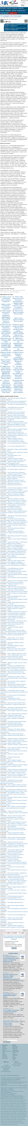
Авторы (14, 1053)
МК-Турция (3, 8)
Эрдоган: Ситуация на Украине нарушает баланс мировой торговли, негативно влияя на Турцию (12, 495)
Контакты (14, 1057)
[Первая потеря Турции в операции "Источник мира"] (19, 310)
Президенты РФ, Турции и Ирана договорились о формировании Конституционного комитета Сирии (13, 731)
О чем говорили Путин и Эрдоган (16, 441)
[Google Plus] (9, 22)
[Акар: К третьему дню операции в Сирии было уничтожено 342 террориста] (6, 324)
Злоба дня (4, 1055)
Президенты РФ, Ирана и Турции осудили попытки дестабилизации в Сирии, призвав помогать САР (13, 678)
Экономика (8, 10)
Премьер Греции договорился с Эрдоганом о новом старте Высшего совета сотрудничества (12, 726)
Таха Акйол (6, 1008)
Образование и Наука (6, 1051)
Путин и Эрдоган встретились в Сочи (17, 653)
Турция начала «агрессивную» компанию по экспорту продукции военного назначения (11, 919)
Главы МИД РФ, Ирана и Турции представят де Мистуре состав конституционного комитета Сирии (12, 794)
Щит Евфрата (16, 291)
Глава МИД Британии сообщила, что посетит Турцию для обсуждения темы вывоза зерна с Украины (13, 466)
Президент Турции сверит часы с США (17, 876)
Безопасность (21, 10)
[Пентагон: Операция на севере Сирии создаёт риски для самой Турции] (6, 380)
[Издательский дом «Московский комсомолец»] (6, 1066)
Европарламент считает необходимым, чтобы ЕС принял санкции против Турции (12, 700)
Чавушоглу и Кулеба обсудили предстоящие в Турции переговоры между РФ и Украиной (12, 533)
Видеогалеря (15, 1047)
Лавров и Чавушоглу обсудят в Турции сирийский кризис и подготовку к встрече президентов (13, 766)
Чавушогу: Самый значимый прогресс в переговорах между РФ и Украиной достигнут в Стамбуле (13, 512)
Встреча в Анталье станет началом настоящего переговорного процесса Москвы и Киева (13, 650)
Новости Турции (11, 290)
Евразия (4, 1046)
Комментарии (13, 13)
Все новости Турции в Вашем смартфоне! (10, 1075)
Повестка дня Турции (8, 1020)
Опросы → (22, 950)
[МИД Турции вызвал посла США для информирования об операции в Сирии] (19, 338)
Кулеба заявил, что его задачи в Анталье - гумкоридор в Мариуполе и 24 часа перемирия (12, 639)
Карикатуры (15, 1048)
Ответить (14, 948)
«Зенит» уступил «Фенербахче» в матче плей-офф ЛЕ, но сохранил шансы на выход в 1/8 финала (13, 777)
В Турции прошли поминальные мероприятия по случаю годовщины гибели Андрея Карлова (13, 687)
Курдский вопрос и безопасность (13, 946)
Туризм (2, 10)
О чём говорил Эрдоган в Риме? (16, 849)
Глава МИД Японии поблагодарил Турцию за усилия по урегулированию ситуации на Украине (13, 565)
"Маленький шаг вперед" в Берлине (17, 684)
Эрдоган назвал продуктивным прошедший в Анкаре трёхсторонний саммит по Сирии (12, 735)
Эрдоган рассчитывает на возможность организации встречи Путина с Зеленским (11, 485)
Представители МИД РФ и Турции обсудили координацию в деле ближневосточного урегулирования (13, 426)
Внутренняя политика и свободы (13, 944)
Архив (14, 1059)
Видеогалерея (5, 1058)
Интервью (4, 1054)
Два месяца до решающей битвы (16, 828)
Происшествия (4, 13)
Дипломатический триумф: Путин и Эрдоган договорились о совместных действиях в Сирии (13, 704)
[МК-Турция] (9, 3)
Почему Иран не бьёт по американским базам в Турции (10, 995)
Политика (14, 8)
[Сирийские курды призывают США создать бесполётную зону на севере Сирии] (6, 338)
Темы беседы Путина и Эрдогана (16, 472)
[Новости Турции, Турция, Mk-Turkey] (16, 1063)
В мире (3, 1050)
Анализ (3, 1053)
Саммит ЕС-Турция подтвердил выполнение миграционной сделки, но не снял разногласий (12, 847)
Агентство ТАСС (5, 288)
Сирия (4, 291)
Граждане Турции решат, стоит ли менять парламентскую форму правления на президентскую (12, 884)
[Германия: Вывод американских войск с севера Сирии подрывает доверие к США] (19, 380)
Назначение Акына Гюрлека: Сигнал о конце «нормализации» (11, 1023)
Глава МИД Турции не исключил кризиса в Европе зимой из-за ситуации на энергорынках (12, 409)
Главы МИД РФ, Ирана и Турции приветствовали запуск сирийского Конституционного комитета (14, 692)
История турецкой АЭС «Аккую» (16, 832)
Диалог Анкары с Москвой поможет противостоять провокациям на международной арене (13, 839)
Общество (21, 8)
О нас (14, 1056)
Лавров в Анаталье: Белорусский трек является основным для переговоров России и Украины (13, 635)
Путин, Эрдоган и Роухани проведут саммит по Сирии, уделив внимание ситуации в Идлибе (13, 808)
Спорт (3, 1052)
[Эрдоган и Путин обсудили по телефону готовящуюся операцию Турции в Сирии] (19, 352)
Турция (11, 291)
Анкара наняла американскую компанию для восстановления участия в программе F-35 (13, 659)
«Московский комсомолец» (7, 1079)
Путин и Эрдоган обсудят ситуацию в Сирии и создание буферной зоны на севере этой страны (13, 786)
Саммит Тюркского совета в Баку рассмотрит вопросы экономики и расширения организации (12, 718)
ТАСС (8, 291)
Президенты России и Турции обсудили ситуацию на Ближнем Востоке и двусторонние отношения (11, 782)
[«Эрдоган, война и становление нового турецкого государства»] (6, 296)
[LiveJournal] (8, 22)
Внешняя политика (10, 943)
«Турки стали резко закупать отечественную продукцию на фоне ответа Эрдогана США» (14, 813)
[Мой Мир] (6, 22)
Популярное (4, 1048)
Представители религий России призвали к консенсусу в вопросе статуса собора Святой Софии (12, 673)
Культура (14, 10)
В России (4, 1047)
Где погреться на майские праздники (17, 880)
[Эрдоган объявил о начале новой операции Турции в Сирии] (6, 352)
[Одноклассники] (5, 22)
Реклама (14, 1058)
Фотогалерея (15, 1046)
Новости (9, 8)
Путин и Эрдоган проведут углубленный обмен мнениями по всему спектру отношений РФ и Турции (12, 762)
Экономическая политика (11, 941)
